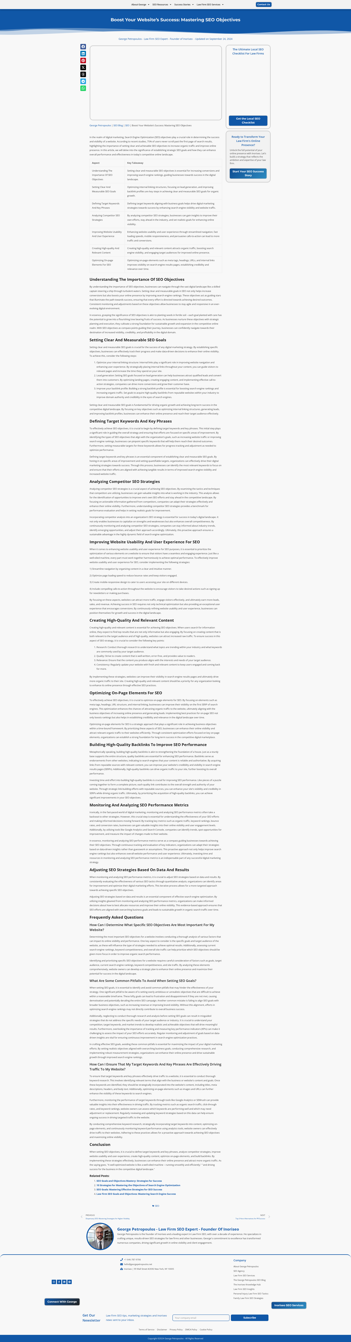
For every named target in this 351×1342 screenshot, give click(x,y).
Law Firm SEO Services (208, 4)
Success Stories (182, 4)
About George (138, 4)
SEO (127, 125)
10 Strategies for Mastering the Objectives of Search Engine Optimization (138, 1185)
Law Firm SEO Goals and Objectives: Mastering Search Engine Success (136, 1193)
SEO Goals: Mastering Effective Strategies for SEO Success (129, 1189)
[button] (83, 47)
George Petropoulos (100, 125)
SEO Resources (160, 4)
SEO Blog (118, 125)
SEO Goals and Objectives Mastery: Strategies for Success (129, 1180)
